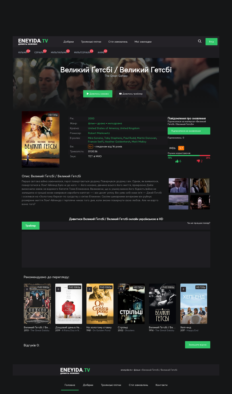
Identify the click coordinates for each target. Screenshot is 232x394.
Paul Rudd (129, 138)
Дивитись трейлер (132, 93)
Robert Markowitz (99, 133)
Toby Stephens (113, 138)
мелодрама (115, 123)
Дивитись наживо (99, 93)
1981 (88, 330)
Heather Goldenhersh (117, 141)
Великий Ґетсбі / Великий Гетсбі (37, 327)
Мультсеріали (83, 52)
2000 (91, 118)
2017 (182, 330)
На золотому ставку (98, 327)
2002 (120, 330)
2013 (26, 330)
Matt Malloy (139, 141)
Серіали (40, 52)
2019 (57, 330)
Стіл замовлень (117, 41)
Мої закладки (143, 41)
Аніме (102, 52)
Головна (70, 385)
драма (101, 123)
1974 (151, 330)
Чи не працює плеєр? (198, 223)
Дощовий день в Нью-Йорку (68, 327)
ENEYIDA (33, 41)
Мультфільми (60, 52)
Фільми (24, 52)
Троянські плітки (91, 41)
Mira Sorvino (95, 138)
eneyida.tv (126, 369)
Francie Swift (96, 141)
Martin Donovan (146, 138)
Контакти (161, 385)
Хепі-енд (185, 327)
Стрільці (123, 327)
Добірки (68, 41)
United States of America (103, 128)
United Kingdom (130, 128)
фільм (91, 123)
